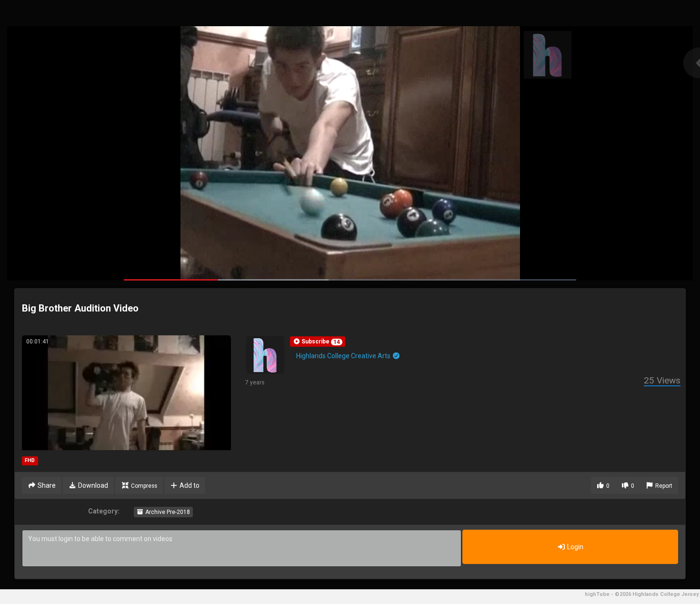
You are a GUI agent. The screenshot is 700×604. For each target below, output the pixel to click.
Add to (189, 485)
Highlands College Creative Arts (344, 356)
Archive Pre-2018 (167, 512)
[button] (317, 341)
